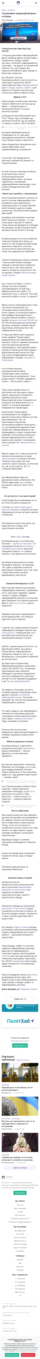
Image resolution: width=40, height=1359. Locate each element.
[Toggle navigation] (3, 2)
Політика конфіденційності (20, 1222)
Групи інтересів (20, 1247)
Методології (20, 1215)
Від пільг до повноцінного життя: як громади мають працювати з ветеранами (18, 1123)
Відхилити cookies (28, 1355)
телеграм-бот (8, 632)
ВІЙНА (4, 10)
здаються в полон (17, 603)
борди (14, 294)
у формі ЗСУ (28, 791)
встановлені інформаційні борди (16, 696)
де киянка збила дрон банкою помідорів (17, 508)
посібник (6, 956)
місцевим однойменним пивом (18, 547)
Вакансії (20, 1266)
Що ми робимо (20, 1227)
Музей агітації (20, 1241)
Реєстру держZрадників (18, 681)
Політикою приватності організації (25, 1351)
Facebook (21, 1278)
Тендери (20, 1270)
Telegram (21, 1289)
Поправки (20, 1251)
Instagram (21, 1282)
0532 (18, 536)
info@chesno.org (8, 1323)
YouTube (21, 1292)
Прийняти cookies (12, 1355)
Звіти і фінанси (20, 1208)
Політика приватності (20, 1218)
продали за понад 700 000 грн (23, 320)
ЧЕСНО (9, 1177)
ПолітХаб (20, 1234)
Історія (20, 1212)
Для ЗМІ (20, 1260)
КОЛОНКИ (11, 10)
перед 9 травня (21, 927)
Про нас (20, 1205)
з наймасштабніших (22, 718)
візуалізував (18, 961)
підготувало (28, 748)
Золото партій (20, 1237)
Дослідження (20, 1230)
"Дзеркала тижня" (28, 989)
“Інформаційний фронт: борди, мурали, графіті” (20, 86)
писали (28, 767)
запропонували (9, 458)
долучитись (32, 974)
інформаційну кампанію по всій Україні (16, 888)
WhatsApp (21, 1285)
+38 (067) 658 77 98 (9, 1331)
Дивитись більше (23, 1060)
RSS (20, 1263)
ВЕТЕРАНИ (16, 1118)
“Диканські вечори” (22, 543)
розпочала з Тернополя (13, 908)
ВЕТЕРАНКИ (6, 1118)
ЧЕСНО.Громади (20, 1244)
